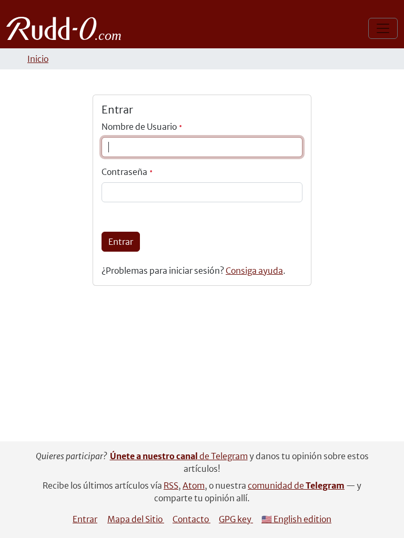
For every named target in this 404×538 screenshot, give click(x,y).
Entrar (120, 241)
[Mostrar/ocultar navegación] (383, 28)
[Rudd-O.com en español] (66, 28)
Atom (194, 485)
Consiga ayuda (254, 270)
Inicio (37, 59)
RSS (171, 485)
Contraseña (125, 172)
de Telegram (179, 456)
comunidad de (296, 485)
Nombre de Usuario (140, 126)
